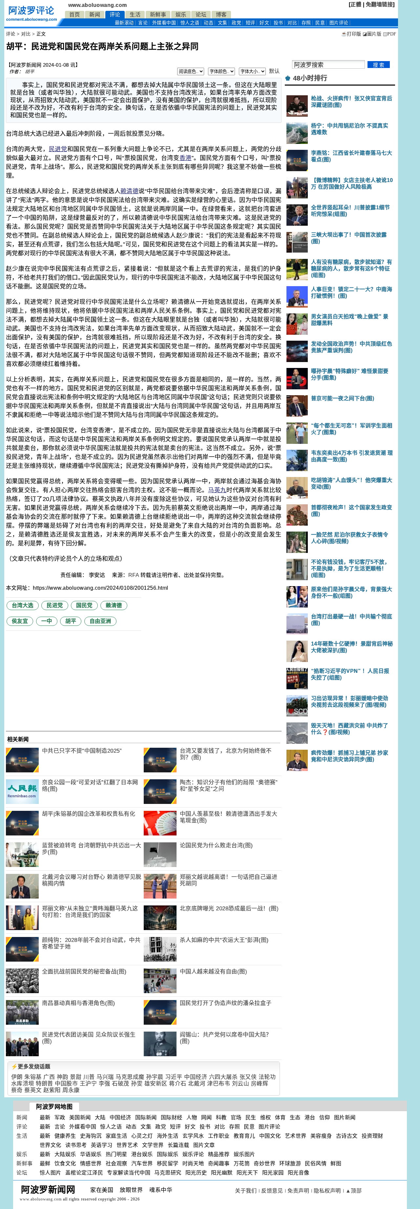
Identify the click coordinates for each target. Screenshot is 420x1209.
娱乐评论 (193, 1154)
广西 (49, 1077)
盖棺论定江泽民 (84, 1172)
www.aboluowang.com (97, 5)
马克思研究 (167, 1172)
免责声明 (298, 1191)
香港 (185, 158)
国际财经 (171, 1117)
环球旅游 (290, 1163)
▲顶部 (354, 1191)
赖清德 (129, 191)
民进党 (58, 149)
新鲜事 (158, 14)
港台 (309, 1117)
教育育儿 (244, 1136)
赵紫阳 (52, 1090)
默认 (274, 71)
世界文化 (50, 1145)
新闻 (94, 14)
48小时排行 (310, 78)
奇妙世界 (264, 1163)
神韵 (62, 1077)
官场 (236, 1117)
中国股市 (66, 1084)
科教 (221, 1117)
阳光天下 (247, 1172)
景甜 (75, 1077)
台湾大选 (22, 605)
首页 (74, 14)
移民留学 (167, 1163)
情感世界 (91, 1163)
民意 (320, 22)
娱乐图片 (244, 1154)
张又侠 (248, 1077)
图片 (338, 22)
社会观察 (116, 1163)
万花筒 (242, 1163)
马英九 (217, 490)
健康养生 (65, 1136)
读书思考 (76, 1145)
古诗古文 (347, 1136)
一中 (46, 621)
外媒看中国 (164, 22)
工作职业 (219, 1136)
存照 (306, 22)
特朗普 (44, 1084)
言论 (143, 22)
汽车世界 (142, 1163)
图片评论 (269, 1126)
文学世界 (153, 1145)
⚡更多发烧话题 (31, 1066)
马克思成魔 (130, 1077)
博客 (221, 14)
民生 (250, 1117)
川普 (89, 1077)
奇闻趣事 (219, 1163)
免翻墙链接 (379, 4)
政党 (236, 22)
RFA (133, 575)
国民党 (84, 605)
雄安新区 (155, 1084)
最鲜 (45, 1163)
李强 (104, 1084)
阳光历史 (196, 1172)
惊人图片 (50, 1172)
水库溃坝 (22, 1084)
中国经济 (195, 1077)
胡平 (29, 71)
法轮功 (267, 1077)
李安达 (98, 575)
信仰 (324, 1117)
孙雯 (136, 1084)
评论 (115, 14)
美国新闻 (80, 1117)
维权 (265, 1117)
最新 (124, 22)
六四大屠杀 (223, 1077)
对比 (292, 22)
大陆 (100, 1117)
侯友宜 (20, 621)
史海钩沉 (91, 1136)
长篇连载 (178, 1145)
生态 (295, 1117)
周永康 (71, 1090)
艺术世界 (295, 1136)
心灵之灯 (142, 1136)
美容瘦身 (321, 1136)
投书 (278, 22)
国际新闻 (146, 1117)
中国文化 (270, 1136)
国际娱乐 (167, 1154)
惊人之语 (190, 22)
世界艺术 (127, 1145)
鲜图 (335, 1163)
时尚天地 (193, 1163)
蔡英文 (33, 1090)
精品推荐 (219, 1154)
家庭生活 (116, 1136)
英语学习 (102, 1145)
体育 (280, 1117)
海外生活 (167, 1136)
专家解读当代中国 (128, 1172)
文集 (222, 22)
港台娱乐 (142, 1154)
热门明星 (116, 1154)
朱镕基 (33, 1077)
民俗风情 (315, 1163)
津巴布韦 (218, 1084)
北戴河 (196, 1084)
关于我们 (246, 1191)
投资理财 (372, 1136)
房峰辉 (259, 1084)
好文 (264, 22)
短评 (250, 22)
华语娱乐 (91, 1154)
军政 (59, 1117)
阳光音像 (298, 1172)
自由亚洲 (100, 621)
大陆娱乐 (65, 1154)
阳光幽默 (222, 1172)
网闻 (206, 1117)
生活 (135, 14)
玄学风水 (193, 1136)
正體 (355, 4)
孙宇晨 (154, 1077)
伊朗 (17, 1077)
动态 (208, 22)
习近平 (173, 1077)
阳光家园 (273, 1172)
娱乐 (181, 14)
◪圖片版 (372, 34)
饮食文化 (65, 1163)
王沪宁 (88, 1084)
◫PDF (389, 34)
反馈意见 (272, 1191)
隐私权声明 (327, 1191)
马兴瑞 (105, 1077)
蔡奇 (17, 1090)
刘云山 (240, 1084)
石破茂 (120, 1084)
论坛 (201, 14)
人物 (191, 1117)
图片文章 (204, 1145)
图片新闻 (345, 1117)
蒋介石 (177, 1084)
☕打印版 (351, 34)
